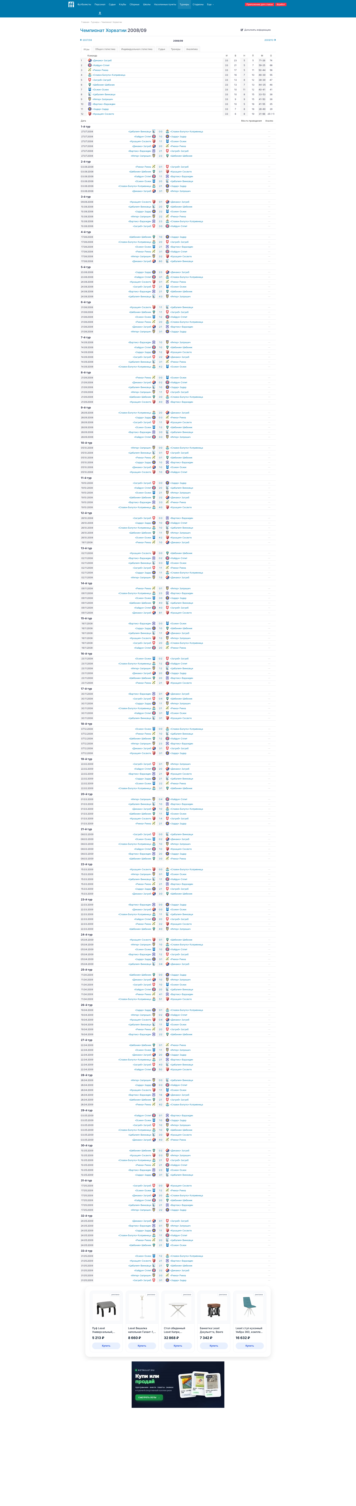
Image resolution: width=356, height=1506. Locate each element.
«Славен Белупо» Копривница (109, 74)
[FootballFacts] (71, 4)
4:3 (160, 296)
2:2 (160, 211)
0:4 (160, 698)
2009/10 (269, 40)
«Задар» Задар (101, 109)
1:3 (160, 427)
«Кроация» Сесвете (103, 113)
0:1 (160, 166)
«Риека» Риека (100, 70)
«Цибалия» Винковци (104, 94)
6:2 (160, 1104)
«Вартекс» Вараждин (104, 104)
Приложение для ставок (259, 4)
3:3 (160, 437)
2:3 (160, 155)
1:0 (160, 136)
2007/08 (87, 40)
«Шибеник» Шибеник (104, 84)
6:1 (160, 612)
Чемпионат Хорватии (103, 30)
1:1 (160, 141)
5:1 (160, 999)
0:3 (160, 417)
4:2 (160, 366)
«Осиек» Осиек (101, 89)
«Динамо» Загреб (102, 60)
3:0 (160, 226)
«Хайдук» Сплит (101, 65)
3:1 (160, 191)
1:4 (160, 818)
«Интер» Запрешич (103, 99)
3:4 (160, 964)
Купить (106, 1345)
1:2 (160, 316)
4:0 (160, 401)
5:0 (160, 1069)
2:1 (160, 151)
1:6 (160, 1094)
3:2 (160, 256)
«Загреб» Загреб (102, 80)
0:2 (160, 382)
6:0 (160, 261)
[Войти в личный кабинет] (100, 13)
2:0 (160, 146)
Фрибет (281, 4)
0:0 (160, 131)
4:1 (160, 994)
